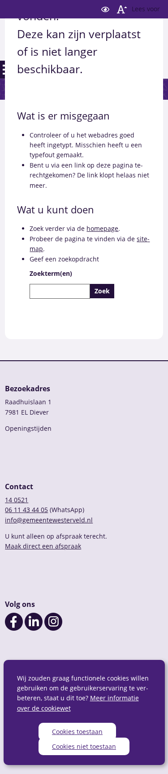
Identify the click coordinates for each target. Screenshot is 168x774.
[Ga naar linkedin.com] (34, 628)
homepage (102, 228)
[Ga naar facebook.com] (14, 628)
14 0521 (16, 499)
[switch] (105, 9)
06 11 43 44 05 (26, 509)
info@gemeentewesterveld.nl (49, 520)
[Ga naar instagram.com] (53, 628)
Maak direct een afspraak (43, 546)
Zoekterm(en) (51, 273)
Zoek (102, 291)
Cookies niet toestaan (84, 746)
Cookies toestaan (77, 731)
